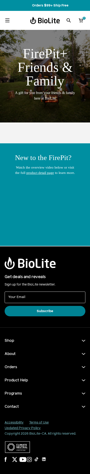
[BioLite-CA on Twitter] (17, 462)
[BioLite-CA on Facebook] (10, 462)
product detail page (40, 173)
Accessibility (14, 422)
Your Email (16, 296)
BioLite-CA (37, 433)
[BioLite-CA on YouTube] (24, 462)
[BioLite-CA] (45, 20)
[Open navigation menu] (7, 20)
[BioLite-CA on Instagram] (32, 462)
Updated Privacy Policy (23, 428)
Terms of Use (39, 422)
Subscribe (45, 311)
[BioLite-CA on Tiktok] (39, 462)
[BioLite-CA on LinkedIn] (47, 462)
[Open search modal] (68, 20)
